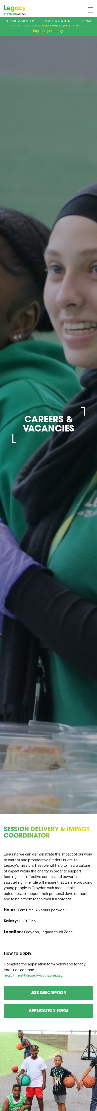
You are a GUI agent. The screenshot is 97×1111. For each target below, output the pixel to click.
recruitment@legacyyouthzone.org (33, 975)
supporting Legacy (56, 25)
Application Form (48, 1011)
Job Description (48, 993)
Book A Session (57, 21)
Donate (87, 21)
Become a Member (19, 21)
